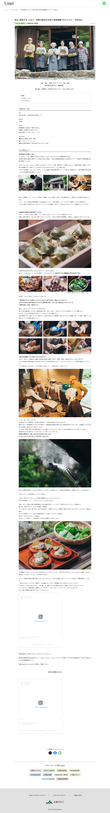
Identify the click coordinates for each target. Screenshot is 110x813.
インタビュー (26, 101)
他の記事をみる (55, 671)
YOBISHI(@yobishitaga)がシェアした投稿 (40, 644)
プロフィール (26, 98)
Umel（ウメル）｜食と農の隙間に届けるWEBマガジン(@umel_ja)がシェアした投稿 (41, 730)
